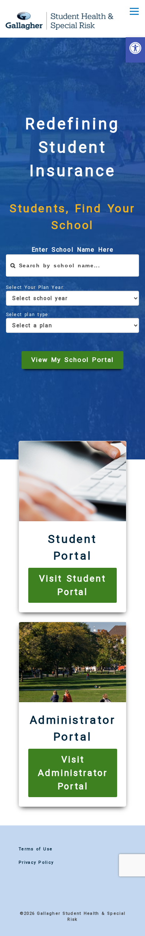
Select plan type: (28, 314)
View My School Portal (72, 359)
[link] (135, 50)
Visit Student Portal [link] (72, 585)
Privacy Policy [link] (36, 862)
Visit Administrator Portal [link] (72, 773)
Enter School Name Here (73, 249)
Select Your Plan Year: (35, 287)
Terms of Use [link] (35, 849)
